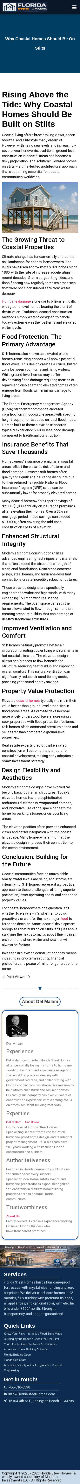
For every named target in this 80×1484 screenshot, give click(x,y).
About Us (13, 1216)
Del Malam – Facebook (22, 1122)
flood (64, 919)
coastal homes (28, 701)
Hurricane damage (16, 301)
